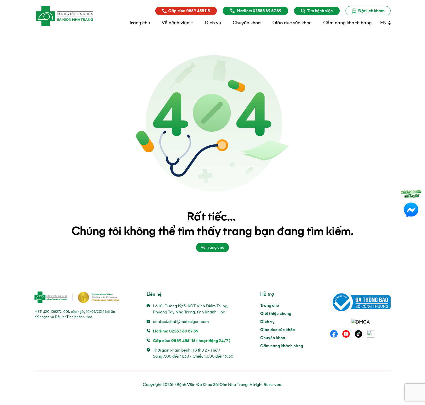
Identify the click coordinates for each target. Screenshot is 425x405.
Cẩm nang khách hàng (281, 345)
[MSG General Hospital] (64, 16)
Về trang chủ (212, 247)
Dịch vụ (267, 321)
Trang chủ (269, 305)
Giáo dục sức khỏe (277, 329)
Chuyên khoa (272, 337)
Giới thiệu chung (275, 313)
